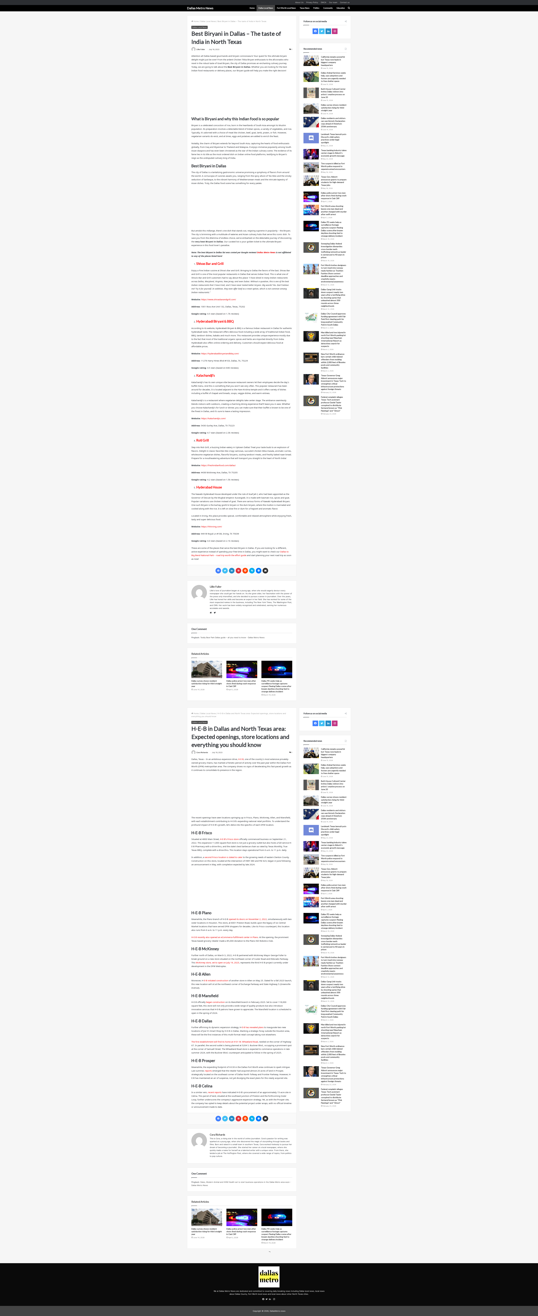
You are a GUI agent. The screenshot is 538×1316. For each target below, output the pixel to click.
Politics (316, 8)
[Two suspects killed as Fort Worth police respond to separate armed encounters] (311, 167)
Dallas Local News (265, 8)
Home (252, 8)
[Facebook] (264, 1299)
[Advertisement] (241, 95)
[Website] (211, 612)
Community (328, 8)
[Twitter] (267, 1299)
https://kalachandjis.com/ (213, 418)
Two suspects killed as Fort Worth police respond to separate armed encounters (333, 166)
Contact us (345, 2)
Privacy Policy (312, 2)
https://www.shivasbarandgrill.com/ (218, 299)
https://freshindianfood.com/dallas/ (218, 465)
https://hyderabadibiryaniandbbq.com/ (220, 353)
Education (341, 8)
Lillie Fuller (200, 49)
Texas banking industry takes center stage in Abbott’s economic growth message (334, 153)
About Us (299, 2)
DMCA (323, 2)
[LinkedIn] (270, 1299)
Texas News (304, 8)
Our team (333, 2)
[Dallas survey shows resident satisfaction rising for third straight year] (206, 669)
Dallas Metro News (266, 252)
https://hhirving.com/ (211, 526)
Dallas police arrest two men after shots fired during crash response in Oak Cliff (241, 683)
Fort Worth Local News (286, 8)
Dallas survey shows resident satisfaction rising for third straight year (206, 683)
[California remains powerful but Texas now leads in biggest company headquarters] (311, 60)
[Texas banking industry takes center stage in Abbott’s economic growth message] (311, 154)
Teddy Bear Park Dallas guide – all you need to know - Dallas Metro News (232, 637)
